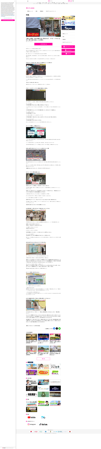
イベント (43, 3)
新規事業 (59, 3)
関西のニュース (30, 11)
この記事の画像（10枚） (43, 44)
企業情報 (62, 3)
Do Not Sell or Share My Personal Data (8, 20)
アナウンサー (37, 3)
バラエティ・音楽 (44, 2)
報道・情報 (53, 2)
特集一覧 (43, 358)
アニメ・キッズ (58, 2)
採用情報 (64, 3)
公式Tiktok (69, 53)
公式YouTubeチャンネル (69, 46)
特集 (36, 11)
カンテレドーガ (46, 3)
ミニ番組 (63, 2)
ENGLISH (67, 3)
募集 (48, 3)
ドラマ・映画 (39, 2)
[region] (50, 11)
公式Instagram (69, 50)
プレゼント (51, 3)
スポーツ (49, 2)
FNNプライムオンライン (50, 11)
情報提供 (41, 11)
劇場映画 (40, 3)
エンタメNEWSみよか (55, 3)
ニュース (34, 3)
